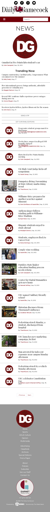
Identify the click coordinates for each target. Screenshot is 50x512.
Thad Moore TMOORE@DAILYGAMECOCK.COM (28, 145)
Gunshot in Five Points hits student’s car (21, 62)
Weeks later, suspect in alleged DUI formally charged (32, 142)
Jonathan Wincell (25, 312)
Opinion (25, 438)
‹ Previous (21, 395)
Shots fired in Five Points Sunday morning (31, 155)
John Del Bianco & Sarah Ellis (29, 204)
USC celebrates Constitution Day (32, 379)
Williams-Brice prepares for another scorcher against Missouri (31, 199)
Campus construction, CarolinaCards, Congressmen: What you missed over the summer (25, 75)
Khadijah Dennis (25, 230)
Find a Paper (25, 458)
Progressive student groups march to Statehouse (33, 129)
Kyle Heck (23, 219)
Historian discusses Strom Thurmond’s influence (30, 308)
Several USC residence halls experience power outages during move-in (23, 97)
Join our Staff (25, 472)
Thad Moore (24, 189)
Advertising (25, 446)
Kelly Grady (7, 79)
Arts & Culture (25, 435)
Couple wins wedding (28, 249)
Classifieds (25, 449)
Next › (30, 395)
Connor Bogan (8, 101)
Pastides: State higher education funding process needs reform (31, 267)
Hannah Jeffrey (25, 285)
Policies (25, 466)
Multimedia (25, 441)
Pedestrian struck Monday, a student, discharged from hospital (31, 325)
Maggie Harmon (9, 90)
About (25, 463)
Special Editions (25, 455)
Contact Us (25, 475)
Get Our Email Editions (25, 122)
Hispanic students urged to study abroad (31, 226)
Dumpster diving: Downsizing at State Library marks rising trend (32, 184)
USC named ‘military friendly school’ (32, 296)
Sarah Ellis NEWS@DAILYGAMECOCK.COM (33, 132)
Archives (25, 452)
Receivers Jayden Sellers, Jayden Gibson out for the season (25, 107)
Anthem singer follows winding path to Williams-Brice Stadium (30, 213)
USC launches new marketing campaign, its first (32, 338)
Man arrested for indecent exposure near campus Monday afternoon (33, 354)
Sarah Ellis (23, 252)
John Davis (7, 110)
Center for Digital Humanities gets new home (32, 281)
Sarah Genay (24, 174)
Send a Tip (25, 115)
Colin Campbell (8, 65)
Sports (25, 432)
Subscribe (25, 469)
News (25, 429)
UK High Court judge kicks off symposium (32, 170)
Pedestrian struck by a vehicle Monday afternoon (32, 367)
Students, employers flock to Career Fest (32, 238)
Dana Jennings (25, 243)
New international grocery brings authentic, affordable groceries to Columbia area (23, 86)
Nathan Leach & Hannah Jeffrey (30, 383)
